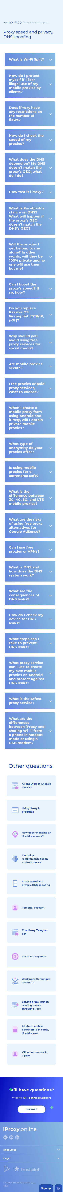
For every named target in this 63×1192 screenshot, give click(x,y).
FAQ (16, 22)
